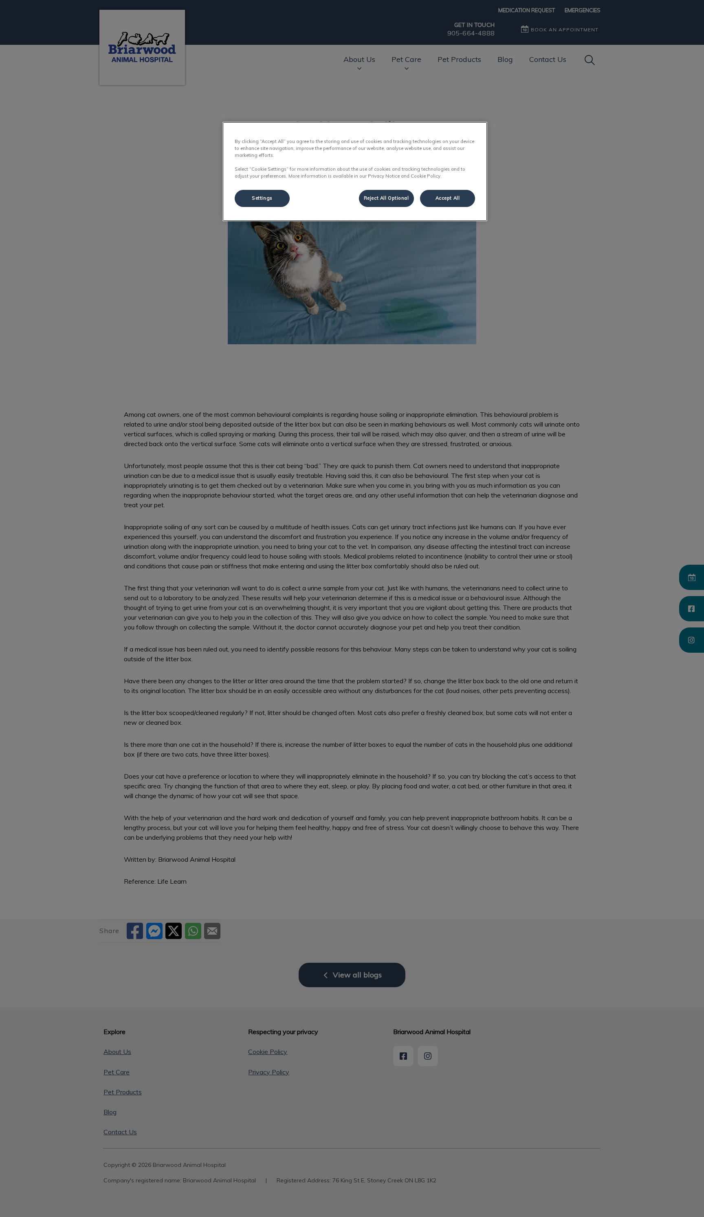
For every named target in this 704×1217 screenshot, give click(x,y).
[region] (354, 171)
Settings (262, 198)
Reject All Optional (386, 198)
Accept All (448, 198)
